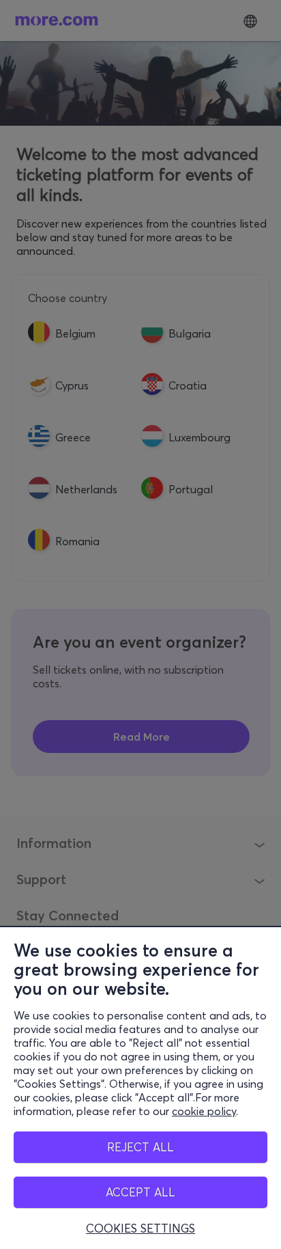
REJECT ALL (140, 1147)
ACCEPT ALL (140, 1192)
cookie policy (204, 1111)
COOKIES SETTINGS (140, 1228)
